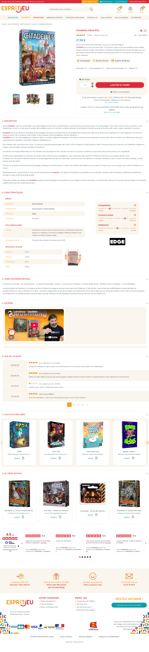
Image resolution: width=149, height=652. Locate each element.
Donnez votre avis (101, 35)
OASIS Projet (69, 642)
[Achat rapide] (23, 458)
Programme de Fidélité (85, 601)
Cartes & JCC (92, 18)
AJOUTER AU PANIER (120, 85)
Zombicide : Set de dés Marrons (92, 511)
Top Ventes (25, 18)
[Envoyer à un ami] (141, 30)
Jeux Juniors (106, 18)
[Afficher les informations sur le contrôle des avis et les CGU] (18, 546)
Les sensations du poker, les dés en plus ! (59, 454)
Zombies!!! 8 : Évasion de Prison (129, 510)
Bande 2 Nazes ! (129, 452)
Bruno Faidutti (37, 204)
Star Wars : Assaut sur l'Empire (56, 510)
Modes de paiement (48, 601)
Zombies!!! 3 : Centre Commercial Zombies (19, 510)
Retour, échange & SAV (49, 607)
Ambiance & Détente (54, 18)
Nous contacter (66, 637)
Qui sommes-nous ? (84, 607)
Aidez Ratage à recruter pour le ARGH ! (22, 454)
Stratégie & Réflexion (75, 18)
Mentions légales (85, 637)
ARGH (19, 452)
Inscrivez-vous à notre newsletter (129, 605)
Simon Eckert (37, 209)
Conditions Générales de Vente (42, 637)
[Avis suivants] (145, 543)
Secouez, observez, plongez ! (92, 454)
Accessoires (136, 18)
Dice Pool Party (93, 452)
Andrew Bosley (49, 209)
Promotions (38, 18)
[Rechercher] (91, 9)
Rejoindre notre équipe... (86, 610)
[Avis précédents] (22, 543)
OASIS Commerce (78, 642)
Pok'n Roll (56, 452)
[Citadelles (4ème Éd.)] (16, 99)
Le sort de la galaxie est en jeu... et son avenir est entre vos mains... (69, 513)
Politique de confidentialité (108, 637)
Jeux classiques (121, 18)
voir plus (43, 543)
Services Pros (81, 604)
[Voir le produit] (59, 458)
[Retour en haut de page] (144, 645)
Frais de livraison (46, 604)
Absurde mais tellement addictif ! (130, 454)
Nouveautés (13, 18)
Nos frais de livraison (112, 102)
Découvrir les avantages (112, 112)
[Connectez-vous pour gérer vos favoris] (145, 30)
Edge (34, 213)
